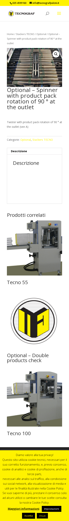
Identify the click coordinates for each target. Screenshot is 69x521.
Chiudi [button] (42, 515)
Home (10, 34)
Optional (41, 34)
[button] (56, 54)
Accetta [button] (28, 515)
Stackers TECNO (25, 34)
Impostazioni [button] (51, 508)
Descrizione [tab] (19, 151)
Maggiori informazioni (23, 508)
